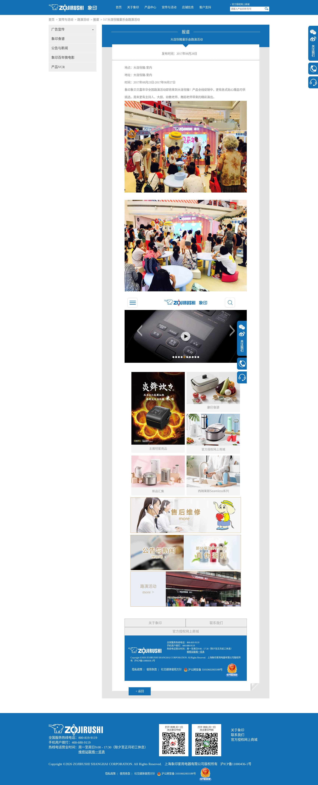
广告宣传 (58, 29)
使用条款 (125, 773)
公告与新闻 (59, 48)
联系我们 (237, 735)
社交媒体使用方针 (144, 773)
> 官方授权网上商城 (240, 4)
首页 (119, 7)
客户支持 (205, 7)
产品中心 (150, 7)
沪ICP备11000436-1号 (235, 764)
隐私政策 (110, 773)
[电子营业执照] (205, 773)
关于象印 (133, 7)
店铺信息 (188, 7)
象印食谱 (58, 39)
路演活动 (83, 19)
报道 (96, 19)
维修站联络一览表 (91, 752)
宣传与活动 (169, 7)
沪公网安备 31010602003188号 (178, 773)
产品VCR (58, 67)
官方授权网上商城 (244, 740)
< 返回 (140, 691)
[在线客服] (313, 82)
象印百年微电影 (63, 57)
